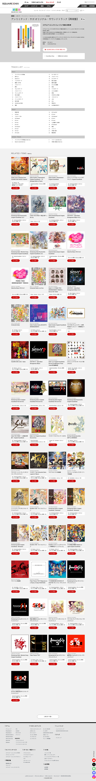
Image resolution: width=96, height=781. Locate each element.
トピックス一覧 (47, 752)
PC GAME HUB (26, 762)
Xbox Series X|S (9, 738)
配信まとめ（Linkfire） (63, 56)
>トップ (12, 16)
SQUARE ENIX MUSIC (16, 11)
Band (71, 220)
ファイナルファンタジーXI (21, 744)
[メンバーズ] (34, 6)
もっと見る (15, 188)
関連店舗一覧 (8, 763)
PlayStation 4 (8, 732)
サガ (18, 182)
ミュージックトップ (60, 729)
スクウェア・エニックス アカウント (13, 756)
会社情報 (46, 767)
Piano (37, 587)
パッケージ (80, 183)
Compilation (53, 477)
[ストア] (26, 6)
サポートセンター (48, 775)
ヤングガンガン (33, 736)
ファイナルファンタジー (28, 754)
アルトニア (8, 765)
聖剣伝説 (13, 185)
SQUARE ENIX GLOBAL (66, 775)
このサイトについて (29, 775)
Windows (8, 742)
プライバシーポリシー (39, 775)
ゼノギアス (20, 185)
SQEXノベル (45, 734)
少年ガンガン (32, 730)
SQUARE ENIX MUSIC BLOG (62, 730)
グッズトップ (58, 737)
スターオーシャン (27, 760)
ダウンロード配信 (42, 183)
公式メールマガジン (48, 758)
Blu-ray (32, 221)
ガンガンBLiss (46, 736)
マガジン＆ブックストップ (35, 729)
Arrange (15, 182)
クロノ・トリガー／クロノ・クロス (17, 183)
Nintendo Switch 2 (10, 734)
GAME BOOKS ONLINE (48, 732)
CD (12, 182)
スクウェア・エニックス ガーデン (13, 767)
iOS (16, 729)
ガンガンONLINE (46, 729)
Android (17, 730)
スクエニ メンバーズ (10, 754)
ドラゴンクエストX (20, 740)
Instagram (94, 777)
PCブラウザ (18, 732)
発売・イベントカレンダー (49, 754)
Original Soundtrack (35, 183)
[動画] (42, 6)
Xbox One (8, 740)
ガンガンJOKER (33, 734)
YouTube (94, 760)
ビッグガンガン (33, 738)
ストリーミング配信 (71, 257)
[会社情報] (84, 6)
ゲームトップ (8, 729)
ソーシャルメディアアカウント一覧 (51, 756)
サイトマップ (56, 775)
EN (83, 10)
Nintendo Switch (9, 736)
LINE (94, 768)
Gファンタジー (33, 732)
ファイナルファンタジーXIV (21, 742)
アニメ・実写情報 (46, 738)
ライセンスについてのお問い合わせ (51, 760)
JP (81, 10)
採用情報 (46, 769)
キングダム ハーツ (27, 756)
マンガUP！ (45, 730)
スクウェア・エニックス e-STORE (13, 752)
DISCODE (94, 773)
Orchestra (16, 329)
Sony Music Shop (50, 56)
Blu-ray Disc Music (53, 329)
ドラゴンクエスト (27, 752)
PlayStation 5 (8, 730)
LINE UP (18, 16)
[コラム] (48, 6)
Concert (35, 294)
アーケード (18, 734)
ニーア (17, 185)
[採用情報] (92, 6)
